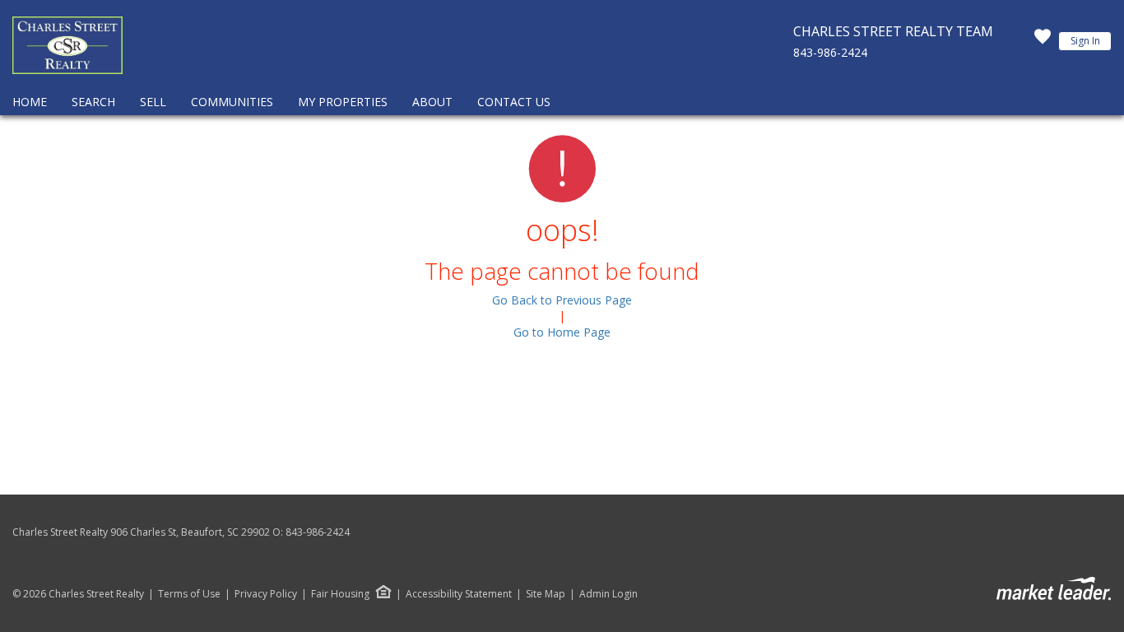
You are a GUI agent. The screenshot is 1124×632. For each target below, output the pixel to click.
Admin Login (608, 594)
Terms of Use (189, 594)
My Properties (343, 101)
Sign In (1085, 41)
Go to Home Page (562, 332)
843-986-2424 (830, 52)
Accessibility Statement (459, 594)
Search (93, 101)
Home (29, 101)
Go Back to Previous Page (562, 300)
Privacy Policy (266, 594)
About (432, 101)
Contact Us (513, 101)
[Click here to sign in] (1042, 41)
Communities (232, 101)
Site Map (545, 594)
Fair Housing (340, 594)
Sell (153, 101)
